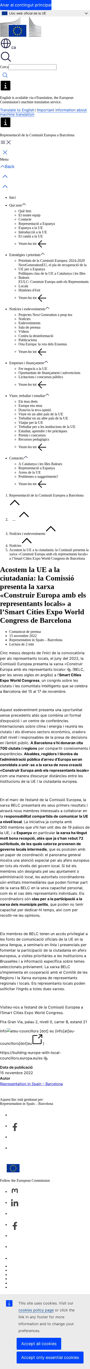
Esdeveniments (29, 323)
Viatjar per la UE (30, 423)
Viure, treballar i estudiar (27, 396)
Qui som (15, 205)
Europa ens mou (30, 406)
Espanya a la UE (30, 228)
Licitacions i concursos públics (40, 377)
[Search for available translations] (69, 670)
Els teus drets (28, 401)
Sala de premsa (29, 327)
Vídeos (23, 331)
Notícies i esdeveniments (27, 309)
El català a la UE (30, 236)
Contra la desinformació (35, 336)
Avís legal (16, 1283)
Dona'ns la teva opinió (34, 410)
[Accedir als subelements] (26, 204)
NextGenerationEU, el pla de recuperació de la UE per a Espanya (52, 267)
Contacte (24, 219)
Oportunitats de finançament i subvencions (49, 373)
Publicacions (27, 340)
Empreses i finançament (26, 363)
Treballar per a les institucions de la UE (46, 427)
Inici (12, 197)
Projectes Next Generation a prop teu (45, 315)
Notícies (24, 319)
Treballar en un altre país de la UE (43, 418)
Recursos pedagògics (33, 439)
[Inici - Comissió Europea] (20, 27)
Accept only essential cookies (50, 1357)
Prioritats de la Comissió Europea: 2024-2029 (51, 261)
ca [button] (13, 47)
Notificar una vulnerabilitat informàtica (37, 1266)
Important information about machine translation (43, 112)
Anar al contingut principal (25, 5)
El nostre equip (29, 215)
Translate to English (17, 110)
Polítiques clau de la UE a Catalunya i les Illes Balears (51, 275)
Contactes (16, 458)
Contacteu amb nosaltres (27, 1258)
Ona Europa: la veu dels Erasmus (42, 344)
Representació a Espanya (36, 224)
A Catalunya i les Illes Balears (40, 464)
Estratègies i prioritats (24, 255)
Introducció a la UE (32, 232)
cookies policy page (36, 1310)
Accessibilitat (19, 1287)
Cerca (4, 67)
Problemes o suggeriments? (38, 476)
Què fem (24, 211)
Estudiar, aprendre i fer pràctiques (42, 431)
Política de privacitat (24, 1279)
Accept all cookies (39, 1343)
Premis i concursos (32, 435)
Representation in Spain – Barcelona (31, 1083)
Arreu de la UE (29, 472)
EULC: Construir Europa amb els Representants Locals (53, 284)
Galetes (14, 1275)
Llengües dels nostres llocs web (32, 1270)
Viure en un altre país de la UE (40, 414)
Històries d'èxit (29, 290)
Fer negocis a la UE (32, 369)
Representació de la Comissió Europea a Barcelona (46, 495)
